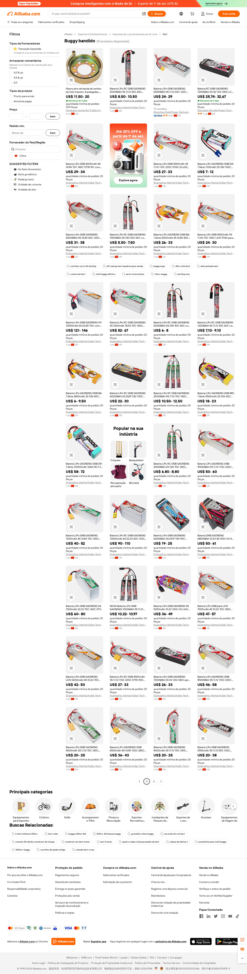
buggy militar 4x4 (77, 834)
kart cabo (53, 834)
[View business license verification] (156, 968)
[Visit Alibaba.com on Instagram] (223, 916)
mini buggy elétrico (105, 274)
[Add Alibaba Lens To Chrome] (63, 941)
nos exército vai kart (174, 834)
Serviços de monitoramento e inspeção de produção (71, 904)
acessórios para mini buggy (212, 842)
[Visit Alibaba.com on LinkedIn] (208, 916)
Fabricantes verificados (116, 875)
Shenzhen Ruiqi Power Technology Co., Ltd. (172, 112)
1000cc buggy (22, 849)
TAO (151, 957)
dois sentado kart (209, 266)
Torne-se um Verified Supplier (215, 895)
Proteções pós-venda (67, 895)
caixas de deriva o (179, 842)
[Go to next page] (161, 781)
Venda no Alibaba (208, 875)
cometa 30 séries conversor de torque (35, 842)
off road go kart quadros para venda (125, 266)
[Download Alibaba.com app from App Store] (201, 941)
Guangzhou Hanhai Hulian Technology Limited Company (128, 107)
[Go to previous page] (139, 781)
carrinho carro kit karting (83, 266)
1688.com (86, 957)
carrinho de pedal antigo (52, 849)
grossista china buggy (142, 834)
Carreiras (12, 895)
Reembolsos (158, 895)
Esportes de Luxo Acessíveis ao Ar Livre (135, 34)
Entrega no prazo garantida (70, 888)
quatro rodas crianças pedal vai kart (140, 842)
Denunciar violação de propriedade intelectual (170, 904)
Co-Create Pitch (16, 882)
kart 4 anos (106, 842)
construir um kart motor (77, 842)
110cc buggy (161, 274)
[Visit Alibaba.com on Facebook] (201, 916)
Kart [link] (165, 34)
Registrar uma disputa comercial (169, 888)
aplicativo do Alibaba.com (170, 941)
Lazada (123, 957)
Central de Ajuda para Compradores (171, 875)
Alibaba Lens (27, 941)
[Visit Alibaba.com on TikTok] (237, 916)
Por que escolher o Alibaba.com (25, 875)
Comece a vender (209, 882)
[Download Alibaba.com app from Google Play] (227, 941)
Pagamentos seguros (67, 875)
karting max (184, 274)
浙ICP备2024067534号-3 (216, 968)
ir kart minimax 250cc (26, 834)
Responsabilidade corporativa (24, 888)
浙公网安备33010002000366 (182, 968)
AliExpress (72, 957)
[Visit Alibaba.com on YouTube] (230, 916)
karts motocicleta (135, 274)
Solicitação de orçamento (117, 882)
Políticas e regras (64, 912)
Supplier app (98, 941)
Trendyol (162, 957)
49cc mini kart (182, 266)
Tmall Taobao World (106, 957)
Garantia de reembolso (68, 882)
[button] (144, 14)
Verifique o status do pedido (215, 888)
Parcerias (204, 902)
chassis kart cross (85, 849)
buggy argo (159, 266)
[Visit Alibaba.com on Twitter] (216, 916)
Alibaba (68, 34)
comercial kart (77, 274)
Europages (176, 957)
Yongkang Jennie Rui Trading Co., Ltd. (84, 110)
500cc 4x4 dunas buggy (109, 834)
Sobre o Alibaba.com (19, 867)
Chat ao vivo (158, 882)
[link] (242, 939)
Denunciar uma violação (164, 912)
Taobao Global (138, 957)
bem (53, 116)
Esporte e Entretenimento (92, 34)
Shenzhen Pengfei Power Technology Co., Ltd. (216, 110)
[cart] (193, 14)
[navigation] (34, 408)
